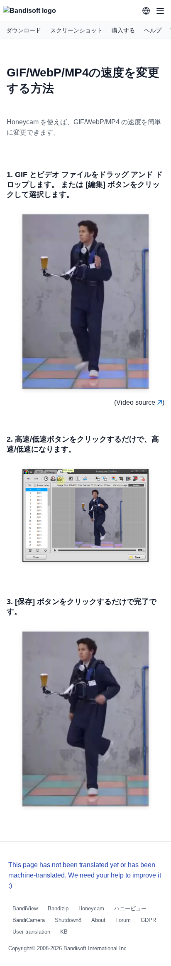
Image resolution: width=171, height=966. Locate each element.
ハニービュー (130, 908)
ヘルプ (152, 30)
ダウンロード (23, 30)
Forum (123, 920)
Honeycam (91, 908)
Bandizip (58, 908)
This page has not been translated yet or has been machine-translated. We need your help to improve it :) (84, 875)
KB (64, 932)
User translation (31, 932)
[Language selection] (146, 10)
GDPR (148, 920)
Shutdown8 (68, 920)
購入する (123, 30)
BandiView (25, 908)
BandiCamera (28, 920)
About (98, 920)
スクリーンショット (76, 30)
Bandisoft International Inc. (96, 948)
